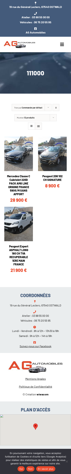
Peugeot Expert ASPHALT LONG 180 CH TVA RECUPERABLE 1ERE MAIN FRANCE (18, 255)
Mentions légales (35, 378)
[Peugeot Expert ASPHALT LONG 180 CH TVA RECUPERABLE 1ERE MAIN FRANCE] (18, 224)
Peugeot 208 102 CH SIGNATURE (52, 177)
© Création (35, 394)
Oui (21, 468)
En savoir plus (46, 468)
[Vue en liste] (38, 126)
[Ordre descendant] (56, 107)
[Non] (66, 461)
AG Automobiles (35, 32)
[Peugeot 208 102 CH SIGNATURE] (52, 154)
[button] (35, 426)
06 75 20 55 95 (42, 22)
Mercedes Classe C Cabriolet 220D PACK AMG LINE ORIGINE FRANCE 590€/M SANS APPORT (18, 185)
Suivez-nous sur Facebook (35, 346)
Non (30, 468)
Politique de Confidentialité (35, 386)
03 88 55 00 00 (41, 17)
